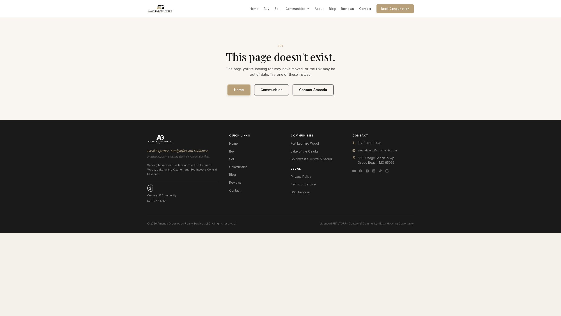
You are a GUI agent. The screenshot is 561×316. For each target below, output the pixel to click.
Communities (295, 9)
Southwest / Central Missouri (311, 159)
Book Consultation (395, 9)
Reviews (347, 9)
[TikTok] (380, 171)
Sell (277, 9)
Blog (332, 9)
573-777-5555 (156, 201)
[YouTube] (354, 171)
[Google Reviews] (387, 171)
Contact (365, 9)
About (319, 9)
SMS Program (301, 192)
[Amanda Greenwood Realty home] (160, 9)
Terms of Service (303, 184)
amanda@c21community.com (377, 150)
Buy (266, 9)
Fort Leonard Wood (305, 143)
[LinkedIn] (374, 171)
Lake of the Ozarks (304, 151)
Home (254, 9)
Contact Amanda (313, 90)
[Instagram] (367, 171)
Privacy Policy (301, 176)
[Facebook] (360, 171)
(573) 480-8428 (369, 143)
